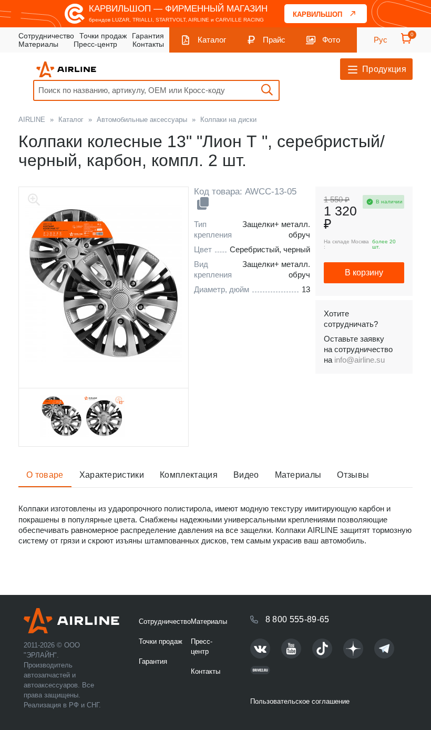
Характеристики (111, 474)
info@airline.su (359, 359)
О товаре (45, 474)
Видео (246, 474)
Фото (331, 39)
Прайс (274, 39)
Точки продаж (103, 36)
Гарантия (148, 36)
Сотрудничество (46, 36)
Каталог (212, 39)
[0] (406, 41)
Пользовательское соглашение (300, 701)
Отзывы (353, 474)
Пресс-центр (95, 44)
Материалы (38, 44)
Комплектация (189, 474)
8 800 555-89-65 (297, 619)
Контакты (148, 44)
